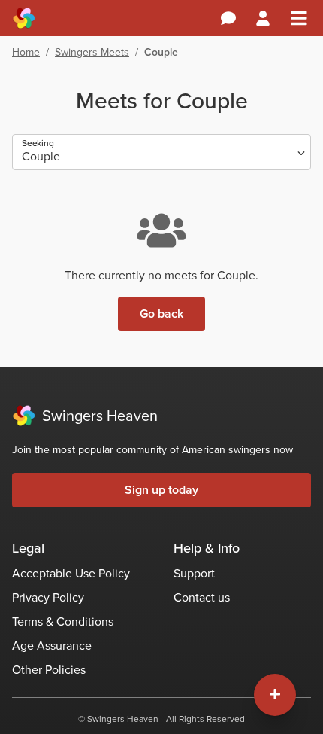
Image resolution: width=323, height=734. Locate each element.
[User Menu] (263, 18)
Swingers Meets (92, 52)
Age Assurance (52, 645)
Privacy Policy (48, 597)
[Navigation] (299, 18)
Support (194, 573)
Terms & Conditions (62, 621)
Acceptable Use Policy (71, 573)
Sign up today (161, 489)
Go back (161, 313)
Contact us (202, 597)
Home (26, 52)
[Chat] (228, 18)
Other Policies (49, 669)
